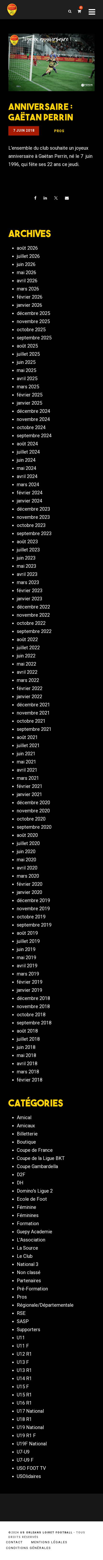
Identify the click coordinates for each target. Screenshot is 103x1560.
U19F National (32, 1444)
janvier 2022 (29, 696)
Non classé (28, 1272)
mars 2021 (28, 778)
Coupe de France (35, 1150)
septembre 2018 (34, 1023)
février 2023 (29, 590)
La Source (27, 1248)
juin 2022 (26, 656)
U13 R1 (24, 1370)
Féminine (26, 1207)
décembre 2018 (33, 998)
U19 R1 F (26, 1435)
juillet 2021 (28, 745)
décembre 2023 (33, 509)
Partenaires (29, 1280)
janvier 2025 (29, 403)
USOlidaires (29, 1476)
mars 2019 (28, 974)
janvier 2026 (29, 305)
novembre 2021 (33, 713)
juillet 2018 (28, 1039)
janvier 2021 (29, 794)
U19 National (30, 1427)
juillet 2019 (28, 941)
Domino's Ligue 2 (35, 1191)
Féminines (28, 1215)
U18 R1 (24, 1419)
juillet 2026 (28, 256)
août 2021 (27, 737)
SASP (23, 1321)
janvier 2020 (29, 892)
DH (20, 1183)
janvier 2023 (29, 599)
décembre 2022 (33, 607)
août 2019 (27, 933)
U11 (21, 1338)
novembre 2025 (33, 321)
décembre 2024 (33, 411)
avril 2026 (27, 281)
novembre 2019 (33, 908)
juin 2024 (26, 460)
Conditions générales (28, 1548)
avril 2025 (27, 378)
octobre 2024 (31, 427)
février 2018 (29, 1080)
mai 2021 (26, 762)
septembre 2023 (34, 533)
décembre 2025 (33, 313)
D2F (21, 1174)
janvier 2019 (29, 990)
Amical (24, 1117)
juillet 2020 (28, 843)
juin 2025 (26, 362)
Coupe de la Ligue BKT (41, 1158)
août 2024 (27, 444)
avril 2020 (27, 868)
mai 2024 (26, 468)
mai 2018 (26, 1055)
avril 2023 (27, 574)
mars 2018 (28, 1072)
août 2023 (27, 541)
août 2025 (27, 346)
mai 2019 (26, 957)
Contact (14, 1542)
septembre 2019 (34, 925)
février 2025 (29, 395)
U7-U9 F (25, 1460)
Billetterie (27, 1134)
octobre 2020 (31, 819)
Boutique (26, 1142)
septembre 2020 (34, 827)
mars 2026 (28, 289)
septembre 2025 (34, 338)
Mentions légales (49, 1542)
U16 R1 (24, 1403)
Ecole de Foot (32, 1199)
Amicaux (26, 1126)
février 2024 (29, 493)
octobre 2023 (31, 525)
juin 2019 (26, 949)
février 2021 (29, 786)
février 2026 (29, 297)
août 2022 (27, 639)
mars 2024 (28, 484)
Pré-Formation (32, 1289)
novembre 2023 (33, 517)
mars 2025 (28, 387)
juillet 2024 (28, 452)
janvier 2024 (29, 501)
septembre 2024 (34, 435)
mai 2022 (26, 664)
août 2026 (27, 248)
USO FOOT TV (31, 1468)
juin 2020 (26, 851)
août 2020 (27, 835)
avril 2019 (27, 966)
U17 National (30, 1411)
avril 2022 (27, 672)
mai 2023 (26, 566)
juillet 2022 (28, 647)
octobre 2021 (31, 721)
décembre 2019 (33, 900)
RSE (21, 1313)
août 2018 (27, 1031)
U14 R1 (24, 1378)
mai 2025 (26, 370)
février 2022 (29, 688)
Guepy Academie (34, 1232)
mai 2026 (26, 272)
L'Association (31, 1240)
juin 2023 (26, 558)
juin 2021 (26, 753)
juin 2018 (26, 1047)
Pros (22, 1297)
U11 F (23, 1346)
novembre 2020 (33, 811)
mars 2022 (28, 680)
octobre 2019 (31, 917)
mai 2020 (26, 860)
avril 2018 (27, 1063)
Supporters (28, 1329)
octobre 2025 (31, 329)
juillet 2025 (28, 354)
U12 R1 (24, 1354)
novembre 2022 (33, 615)
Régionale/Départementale (45, 1305)
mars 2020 (28, 876)
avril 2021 (27, 770)
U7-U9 (23, 1452)
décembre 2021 (33, 705)
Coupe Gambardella (37, 1166)
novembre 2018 (33, 1006)
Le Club (25, 1256)
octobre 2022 (31, 623)
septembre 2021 (34, 729)
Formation (28, 1223)
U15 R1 (24, 1395)
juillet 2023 (28, 550)
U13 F (23, 1362)
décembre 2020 (33, 802)
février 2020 (29, 884)
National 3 (27, 1264)
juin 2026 (26, 264)
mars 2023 (28, 582)
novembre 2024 (33, 419)
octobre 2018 (31, 1014)
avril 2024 (27, 476)
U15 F (23, 1386)
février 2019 (29, 982)
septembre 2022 (34, 631)
